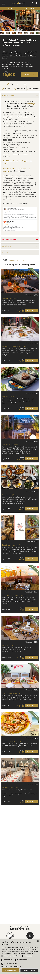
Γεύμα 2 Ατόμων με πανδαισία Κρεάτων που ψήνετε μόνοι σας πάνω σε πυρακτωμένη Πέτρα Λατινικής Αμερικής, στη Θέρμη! (18, 401)
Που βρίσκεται (6, 246)
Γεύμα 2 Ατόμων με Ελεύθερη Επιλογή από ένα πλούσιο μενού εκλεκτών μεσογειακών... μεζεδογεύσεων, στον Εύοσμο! (17, 649)
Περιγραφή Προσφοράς (8, 95)
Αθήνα (10, 8)
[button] (20, 967)
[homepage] (17, 3)
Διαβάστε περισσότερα (27, 953)
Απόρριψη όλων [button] (29, 970)
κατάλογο (31, 104)
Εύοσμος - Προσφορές (16, 260)
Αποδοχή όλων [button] (10, 970)
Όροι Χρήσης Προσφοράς (9, 239)
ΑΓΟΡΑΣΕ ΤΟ (29, 74)
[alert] (20, 956)
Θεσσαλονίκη (30, 8)
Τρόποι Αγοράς (6, 253)
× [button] (38, 941)
